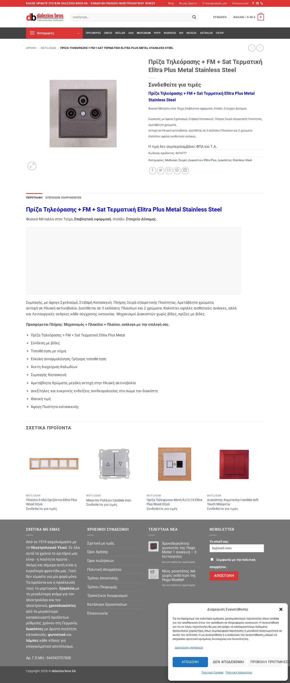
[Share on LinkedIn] (185, 170)
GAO (131, 33)
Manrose (170, 33)
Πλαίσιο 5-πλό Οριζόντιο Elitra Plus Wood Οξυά (51, 502)
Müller (120, 33)
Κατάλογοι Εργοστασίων (107, 604)
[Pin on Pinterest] (177, 170)
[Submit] (194, 17)
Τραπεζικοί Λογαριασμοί (107, 595)
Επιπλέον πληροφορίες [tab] (63, 197)
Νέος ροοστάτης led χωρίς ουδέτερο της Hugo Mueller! (179, 575)
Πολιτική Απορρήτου (239, 672)
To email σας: (219, 542)
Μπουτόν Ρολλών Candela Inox (108, 500)
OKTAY (220, 33)
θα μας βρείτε (188, 3)
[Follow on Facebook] (253, 3)
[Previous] (26, 477)
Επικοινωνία (240, 3)
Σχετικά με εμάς (100, 543)
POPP (157, 33)
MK (181, 33)
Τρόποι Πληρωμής (102, 587)
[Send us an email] (257, 3)
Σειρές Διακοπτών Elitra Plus (197, 160)
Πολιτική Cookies (212, 672)
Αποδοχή (190, 662)
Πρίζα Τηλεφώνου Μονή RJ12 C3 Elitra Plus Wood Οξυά (174, 502)
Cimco (108, 33)
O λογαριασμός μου (214, 3)
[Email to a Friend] (169, 170)
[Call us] (261, 3)
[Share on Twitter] (160, 170)
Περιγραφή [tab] (34, 197)
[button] (281, 609)
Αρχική (31, 48)
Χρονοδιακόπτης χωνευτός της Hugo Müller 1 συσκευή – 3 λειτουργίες (179, 550)
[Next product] (251, 47)
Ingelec (191, 33)
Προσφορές (93, 33)
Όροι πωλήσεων (100, 561)
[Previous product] (259, 47)
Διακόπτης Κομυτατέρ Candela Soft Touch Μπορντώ (233, 502)
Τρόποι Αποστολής (102, 578)
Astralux (206, 33)
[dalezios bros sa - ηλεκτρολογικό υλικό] (45, 17)
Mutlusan (144, 33)
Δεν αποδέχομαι (228, 662)
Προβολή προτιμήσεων (266, 662)
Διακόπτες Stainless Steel (235, 160)
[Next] (262, 477)
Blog (171, 3)
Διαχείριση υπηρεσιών (189, 647)
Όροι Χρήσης (97, 552)
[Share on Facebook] (152, 170)
